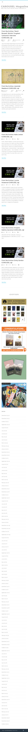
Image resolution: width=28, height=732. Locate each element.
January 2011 (4, 696)
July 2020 (4, 540)
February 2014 (5, 601)
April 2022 (4, 476)
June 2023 (4, 433)
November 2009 (5, 720)
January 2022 (4, 485)
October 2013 (4, 610)
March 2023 (4, 442)
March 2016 (4, 565)
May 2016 (4, 562)
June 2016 (4, 559)
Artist (15, 232)
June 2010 (4, 702)
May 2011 (3, 687)
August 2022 (4, 464)
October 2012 (4, 647)
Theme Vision (14, 730)
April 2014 (4, 595)
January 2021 (4, 522)
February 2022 (5, 482)
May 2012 (4, 659)
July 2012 (4, 653)
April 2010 (4, 705)
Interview (14, 40)
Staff (3, 139)
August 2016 (4, 556)
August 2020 (4, 537)
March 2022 (4, 479)
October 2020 (4, 531)
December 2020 (5, 525)
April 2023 (4, 439)
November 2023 (5, 418)
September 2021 (5, 497)
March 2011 (4, 693)
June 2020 (4, 543)
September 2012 (5, 650)
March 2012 (4, 665)
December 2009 (5, 717)
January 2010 (4, 714)
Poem (15, 139)
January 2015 (4, 583)
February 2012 (5, 669)
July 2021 (4, 504)
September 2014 (5, 592)
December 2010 (5, 699)
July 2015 (4, 568)
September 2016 (5, 552)
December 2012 (5, 641)
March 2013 (4, 632)
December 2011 (5, 672)
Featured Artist (17, 40)
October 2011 (4, 675)
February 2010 (5, 711)
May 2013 (4, 626)
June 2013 (4, 623)
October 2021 (4, 494)
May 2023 (4, 436)
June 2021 (4, 507)
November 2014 (5, 586)
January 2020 (4, 546)
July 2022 (4, 467)
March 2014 (4, 598)
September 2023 (5, 424)
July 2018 (4, 549)
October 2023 (4, 421)
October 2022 (4, 458)
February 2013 (5, 635)
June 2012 (4, 656)
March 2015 (4, 577)
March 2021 (4, 516)
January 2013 (4, 638)
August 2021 (4, 501)
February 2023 (5, 446)
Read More (4, 59)
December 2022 (5, 452)
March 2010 (4, 708)
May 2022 (4, 473)
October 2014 (4, 589)
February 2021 (5, 519)
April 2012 (4, 662)
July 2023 (4, 430)
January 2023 (4, 449)
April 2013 (4, 629)
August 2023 (4, 427)
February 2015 (5, 580)
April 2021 (4, 513)
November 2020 (5, 528)
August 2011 (4, 681)
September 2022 (5, 461)
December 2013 (5, 604)
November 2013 (5, 607)
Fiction (15, 264)
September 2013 (5, 614)
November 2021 (5, 491)
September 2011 (5, 678)
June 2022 (4, 470)
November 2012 (5, 644)
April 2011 (4, 690)
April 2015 (4, 574)
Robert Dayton (3, 40)
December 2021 (5, 488)
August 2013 (4, 617)
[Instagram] (2, 2)
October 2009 (4, 724)
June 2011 (4, 684)
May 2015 (4, 571)
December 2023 (5, 415)
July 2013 (4, 620)
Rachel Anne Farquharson (4, 91)
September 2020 (5, 534)
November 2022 (5, 455)
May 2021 (4, 510)
